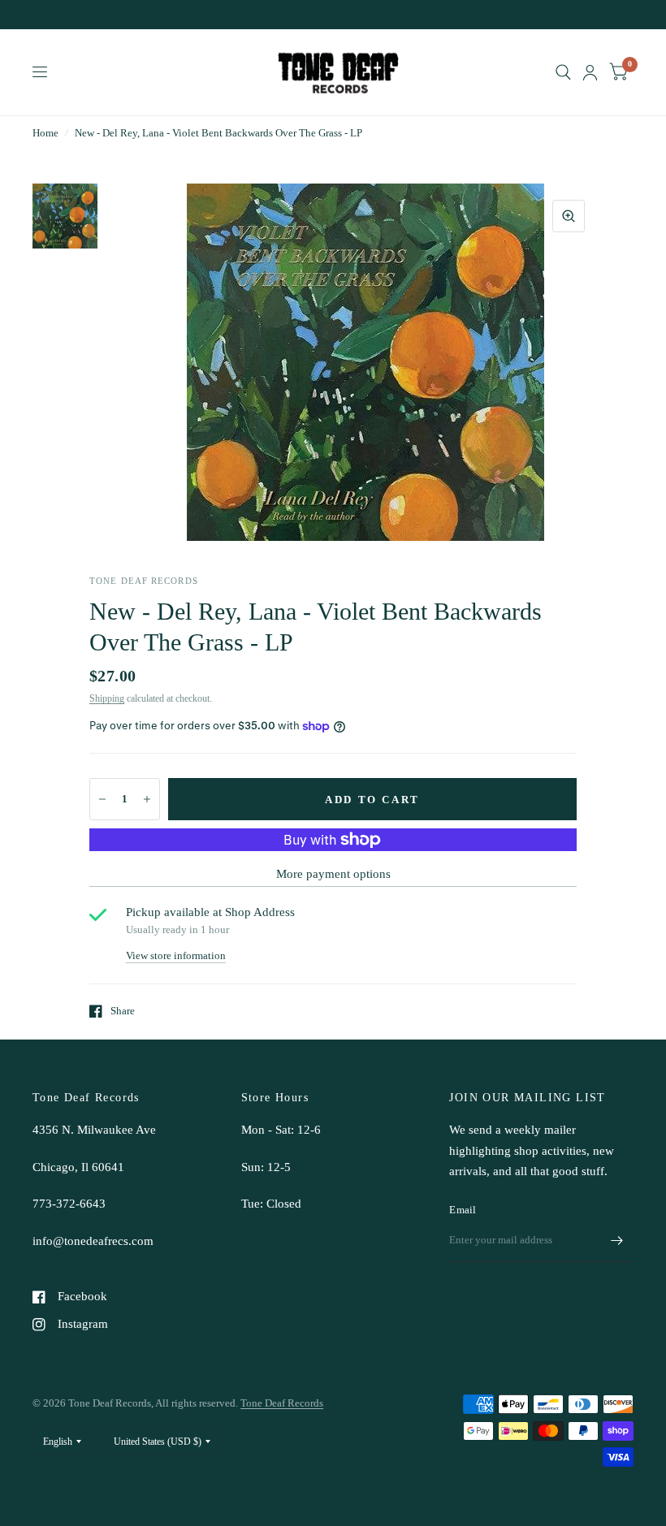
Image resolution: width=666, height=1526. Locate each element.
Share (122, 1011)
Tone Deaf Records (281, 1403)
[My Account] (590, 72)
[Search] (563, 72)
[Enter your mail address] (617, 1241)
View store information (176, 955)
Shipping (106, 698)
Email (462, 1210)
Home (45, 133)
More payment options (333, 873)
